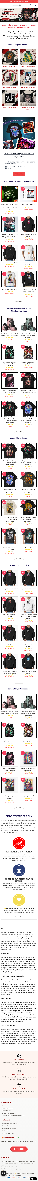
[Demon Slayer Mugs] (10, 77)
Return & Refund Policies (9, 1128)
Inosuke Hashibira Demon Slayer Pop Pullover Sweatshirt (28, 291)
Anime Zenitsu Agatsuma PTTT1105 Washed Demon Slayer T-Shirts (9, 519)
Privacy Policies (6, 1110)
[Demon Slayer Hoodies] (28, 57)
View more (19, 301)
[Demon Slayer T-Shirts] (10, 57)
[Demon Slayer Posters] (10, 98)
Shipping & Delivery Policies (9, 1123)
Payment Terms (6, 1126)
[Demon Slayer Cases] (28, 77)
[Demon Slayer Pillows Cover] (28, 98)
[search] (30, 5)
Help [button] (35, 1178)
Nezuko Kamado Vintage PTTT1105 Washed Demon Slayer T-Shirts (28, 392)
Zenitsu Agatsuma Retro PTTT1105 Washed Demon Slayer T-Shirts (28, 491)
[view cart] (35, 5)
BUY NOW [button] (20, 174)
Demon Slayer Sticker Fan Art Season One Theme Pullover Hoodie (28, 616)
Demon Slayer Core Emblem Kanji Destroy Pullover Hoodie (28, 644)
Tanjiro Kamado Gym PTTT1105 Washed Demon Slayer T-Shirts (9, 420)
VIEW (9, 200)
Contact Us (5, 1130)
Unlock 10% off (3, 1173)
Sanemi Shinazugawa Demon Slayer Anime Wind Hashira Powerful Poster (9, 236)
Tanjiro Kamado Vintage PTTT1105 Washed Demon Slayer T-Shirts (28, 420)
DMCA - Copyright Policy (9, 1113)
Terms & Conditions (7, 1108)
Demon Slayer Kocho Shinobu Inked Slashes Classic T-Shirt (9, 547)
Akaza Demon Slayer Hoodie (10, 262)
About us (4, 1106)
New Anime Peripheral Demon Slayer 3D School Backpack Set (28, 335)
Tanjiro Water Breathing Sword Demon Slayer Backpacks (9, 363)
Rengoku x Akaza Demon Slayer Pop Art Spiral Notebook (10, 796)
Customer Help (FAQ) (8, 1133)
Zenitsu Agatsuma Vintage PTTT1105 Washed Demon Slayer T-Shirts (28, 519)
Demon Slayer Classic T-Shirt (10, 289)
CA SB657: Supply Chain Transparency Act (14, 1115)
